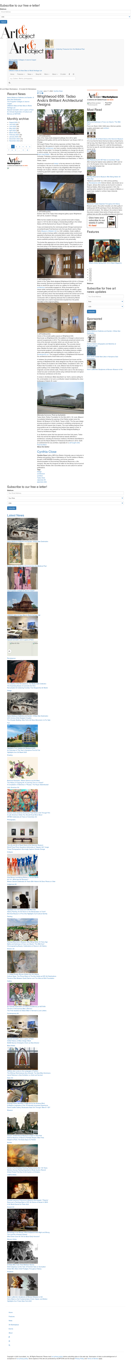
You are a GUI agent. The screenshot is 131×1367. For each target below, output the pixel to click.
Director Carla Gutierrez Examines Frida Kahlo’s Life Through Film (28, 813)
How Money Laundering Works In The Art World (22, 877)
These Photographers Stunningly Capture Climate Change (26, 849)
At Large (40, 91)
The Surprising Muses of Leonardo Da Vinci (21, 686)
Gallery (9, 981)
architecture (49, 148)
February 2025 (14, 135)
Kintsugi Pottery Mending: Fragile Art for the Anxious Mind (26, 1103)
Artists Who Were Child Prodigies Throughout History (24, 1269)
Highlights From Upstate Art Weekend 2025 (21, 748)
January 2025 (13, 137)
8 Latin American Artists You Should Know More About (24, 815)
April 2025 (12, 130)
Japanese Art (41, 480)
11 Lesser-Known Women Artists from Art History (23, 974)
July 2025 (12, 124)
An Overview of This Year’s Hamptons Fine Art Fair (23, 750)
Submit (3, 22)
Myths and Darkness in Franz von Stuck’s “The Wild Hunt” (26, 944)
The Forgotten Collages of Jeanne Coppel (22, 60)
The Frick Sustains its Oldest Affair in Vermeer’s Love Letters (26, 1011)
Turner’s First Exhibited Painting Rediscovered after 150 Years (27, 1168)
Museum (10, 1110)
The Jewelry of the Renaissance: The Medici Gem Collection (26, 684)
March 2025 (13, 133)
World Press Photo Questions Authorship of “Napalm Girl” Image (28, 847)
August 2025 (13, 122)
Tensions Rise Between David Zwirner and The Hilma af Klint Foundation (30, 978)
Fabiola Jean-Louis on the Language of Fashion (22, 1071)
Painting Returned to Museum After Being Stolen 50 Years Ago (27, 942)
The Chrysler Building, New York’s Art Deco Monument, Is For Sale (28, 720)
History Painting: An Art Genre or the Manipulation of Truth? (26, 912)
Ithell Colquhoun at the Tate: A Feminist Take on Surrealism (26, 1267)
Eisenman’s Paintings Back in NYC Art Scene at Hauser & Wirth (27, 1202)
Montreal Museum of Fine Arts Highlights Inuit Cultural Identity (27, 914)
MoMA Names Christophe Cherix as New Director (23, 1043)
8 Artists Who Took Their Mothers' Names (20, 1265)
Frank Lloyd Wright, (43, 154)
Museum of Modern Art (48, 231)
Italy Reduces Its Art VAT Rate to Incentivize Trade (103, 160)
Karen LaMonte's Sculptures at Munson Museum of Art (105, 369)
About (54, 74)
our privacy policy (57, 1356)
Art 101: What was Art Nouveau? (17, 879)
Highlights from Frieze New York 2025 (19, 1301)
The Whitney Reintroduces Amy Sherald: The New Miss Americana (28, 1073)
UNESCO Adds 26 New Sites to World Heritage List (25, 70)
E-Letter (63, 74)
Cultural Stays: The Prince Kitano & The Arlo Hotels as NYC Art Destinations (31, 976)
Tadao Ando (41, 478)
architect (40, 476)
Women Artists (12, 1239)
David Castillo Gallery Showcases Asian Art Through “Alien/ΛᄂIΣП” (28, 1107)
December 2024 (14, 139)
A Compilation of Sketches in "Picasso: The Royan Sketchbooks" (28, 785)
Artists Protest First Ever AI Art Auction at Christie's (23, 1172)
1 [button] (90, 269)
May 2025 (12, 128)
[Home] (27, 47)
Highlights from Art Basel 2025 (17, 752)
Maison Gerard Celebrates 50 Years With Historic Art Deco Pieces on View (31, 881)
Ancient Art (10, 1207)
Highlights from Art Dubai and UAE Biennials (21, 910)
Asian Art (10, 1078)
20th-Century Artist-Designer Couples (19, 718)
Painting (9, 916)
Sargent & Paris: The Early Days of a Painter (21, 1140)
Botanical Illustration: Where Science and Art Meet (23, 780)
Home (12, 74)
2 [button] (90, 272)
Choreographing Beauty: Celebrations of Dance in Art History (27, 946)
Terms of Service (92, 1358)
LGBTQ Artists (11, 1175)
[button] (37, 93)
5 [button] (90, 280)
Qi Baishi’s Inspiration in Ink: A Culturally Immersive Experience (27, 1105)
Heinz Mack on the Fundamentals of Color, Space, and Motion (27, 1299)
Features (20, 74)
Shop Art (38, 74)
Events (11, 1329)
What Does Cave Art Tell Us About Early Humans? (23, 1236)
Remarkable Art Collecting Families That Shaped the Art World (27, 688)
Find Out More (42, 445)
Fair (8, 723)
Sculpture (10, 1271)
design (56, 163)
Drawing (9, 755)
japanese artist (42, 482)
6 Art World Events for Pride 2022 (18, 1204)
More (46, 74)
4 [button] (90, 277)
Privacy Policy (79, 1358)
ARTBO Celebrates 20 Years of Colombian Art (22, 817)
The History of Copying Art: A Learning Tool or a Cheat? (25, 782)
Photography (11, 820)
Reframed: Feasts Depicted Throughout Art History (103, 204)
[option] (105, 251)
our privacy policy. (23, 1358)
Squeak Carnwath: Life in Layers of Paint (20, 110)
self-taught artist (74, 443)
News (30, 74)
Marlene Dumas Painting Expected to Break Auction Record (26, 1170)
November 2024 (14, 141)
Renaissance (11, 658)
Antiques (10, 852)
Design (39, 472)
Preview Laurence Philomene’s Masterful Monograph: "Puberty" (27, 1200)
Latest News (15, 515)
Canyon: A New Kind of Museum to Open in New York (24, 1135)
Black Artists (11, 1046)
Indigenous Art (12, 884)
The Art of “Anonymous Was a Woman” (19, 1008)
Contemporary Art (13, 1013)
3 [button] (90, 275)
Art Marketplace (14, 1325)
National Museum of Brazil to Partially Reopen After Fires (25, 1138)
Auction (9, 1142)
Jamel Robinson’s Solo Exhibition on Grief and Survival (25, 1075)
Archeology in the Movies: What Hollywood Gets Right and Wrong (28, 1232)
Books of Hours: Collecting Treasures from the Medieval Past (65, 49)
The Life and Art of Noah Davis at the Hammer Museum (105, 139)
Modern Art (10, 949)
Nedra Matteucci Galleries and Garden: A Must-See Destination (20, 98)
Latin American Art (13, 787)
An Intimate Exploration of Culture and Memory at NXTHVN (19, 113)
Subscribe (91, 312)
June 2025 (12, 126)
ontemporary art (43, 354)
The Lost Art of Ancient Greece (17, 1234)
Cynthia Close (58, 91)
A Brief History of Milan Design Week (19, 1041)
